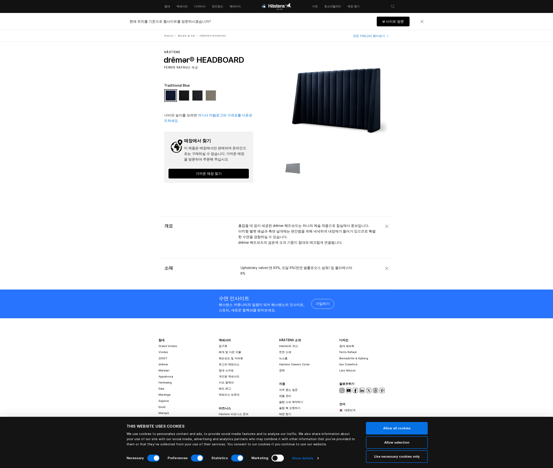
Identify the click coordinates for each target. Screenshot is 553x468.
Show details (302, 458)
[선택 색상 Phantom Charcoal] (198, 97)
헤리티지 (235, 6)
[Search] (392, 6)
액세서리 (182, 6)
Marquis (164, 413)
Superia (164, 401)
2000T (163, 358)
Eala (161, 388)
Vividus (163, 352)
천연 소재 (285, 352)
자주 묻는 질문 (288, 390)
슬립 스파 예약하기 (291, 402)
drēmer (163, 364)
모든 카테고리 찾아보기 (369, 36)
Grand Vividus (168, 346)
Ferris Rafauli (348, 352)
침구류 (223, 346)
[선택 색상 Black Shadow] (185, 97)
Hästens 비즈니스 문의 (233, 414)
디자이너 (199, 6)
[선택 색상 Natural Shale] (211, 97)
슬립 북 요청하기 (289, 408)
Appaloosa (166, 376)
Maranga (164, 394)
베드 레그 (225, 388)
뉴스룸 (283, 358)
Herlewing (165, 382)
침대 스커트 (226, 370)
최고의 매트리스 (229, 364)
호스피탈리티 (332, 6)
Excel (162, 407)
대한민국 (350, 410)
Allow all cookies (397, 428)
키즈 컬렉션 (226, 382)
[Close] (421, 21)
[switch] (197, 458)
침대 (167, 6)
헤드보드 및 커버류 (231, 358)
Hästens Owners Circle (294, 364)
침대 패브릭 (346, 346)
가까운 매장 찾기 (209, 174)
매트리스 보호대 (229, 394)
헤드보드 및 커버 (186, 36)
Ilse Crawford (348, 364)
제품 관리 (285, 396)
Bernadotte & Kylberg (353, 358)
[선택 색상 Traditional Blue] (171, 97)
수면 (315, 6)
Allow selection (396, 442)
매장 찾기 (354, 6)
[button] (393, 21)
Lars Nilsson (347, 370)
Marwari (164, 370)
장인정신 (217, 6)
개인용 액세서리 (229, 376)
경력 (282, 370)
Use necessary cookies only (397, 456)
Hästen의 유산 (288, 346)
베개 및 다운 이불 (230, 352)
